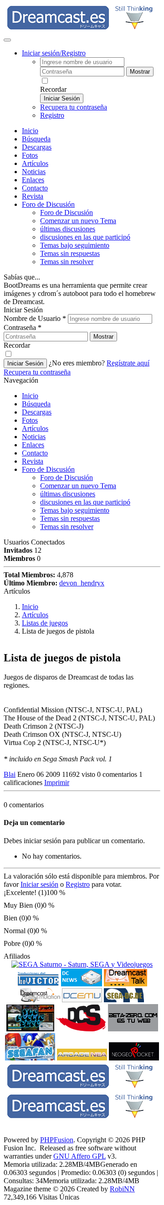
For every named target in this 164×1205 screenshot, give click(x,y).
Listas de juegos (45, 623)
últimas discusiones (67, 229)
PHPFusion (56, 1140)
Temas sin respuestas (70, 253)
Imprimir (56, 782)
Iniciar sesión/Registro (54, 53)
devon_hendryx (81, 583)
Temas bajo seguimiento (74, 245)
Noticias (34, 171)
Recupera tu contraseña (73, 107)
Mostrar (140, 71)
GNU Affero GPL (79, 1156)
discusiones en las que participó (85, 237)
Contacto (35, 188)
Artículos (35, 163)
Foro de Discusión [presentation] (48, 204)
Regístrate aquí (128, 363)
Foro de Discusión (48, 469)
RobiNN (122, 1189)
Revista (32, 196)
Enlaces (33, 180)
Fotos (30, 155)
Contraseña (22, 327)
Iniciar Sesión (62, 98)
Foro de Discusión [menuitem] (66, 212)
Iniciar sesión (39, 884)
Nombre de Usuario (35, 318)
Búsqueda (36, 139)
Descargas (36, 147)
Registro (52, 115)
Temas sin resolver (66, 261)
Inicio (30, 131)
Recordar (53, 89)
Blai (9, 774)
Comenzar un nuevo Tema (78, 221)
